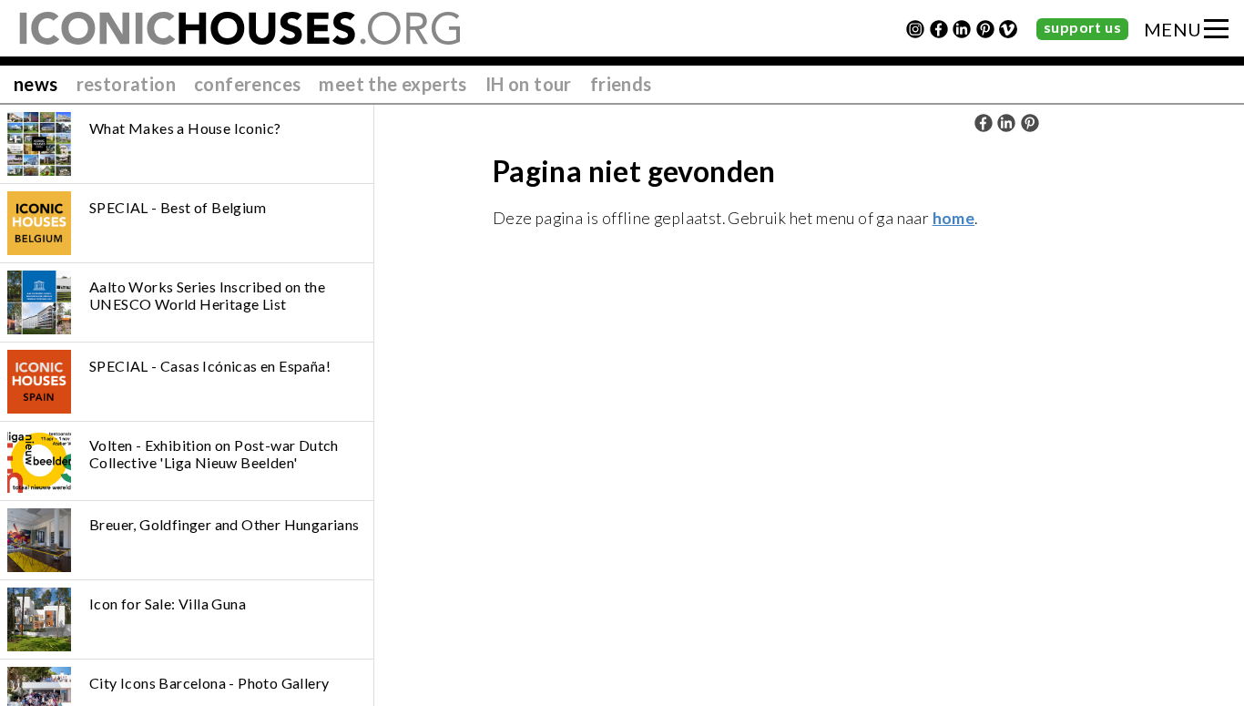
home (954, 218)
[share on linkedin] (1006, 123)
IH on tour (528, 84)
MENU (1173, 29)
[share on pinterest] (1030, 123)
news (36, 84)
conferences (247, 84)
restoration (126, 84)
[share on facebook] (983, 123)
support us (1082, 27)
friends (621, 84)
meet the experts (392, 84)
